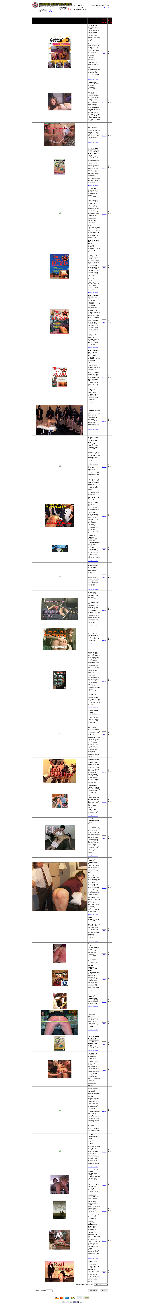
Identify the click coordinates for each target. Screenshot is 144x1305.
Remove (104, 53)
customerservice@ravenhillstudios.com (102, 8)
